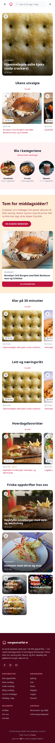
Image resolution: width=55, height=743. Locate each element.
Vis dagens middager (16, 224)
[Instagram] (10, 665)
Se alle (27, 89)
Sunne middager (9, 694)
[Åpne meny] (4, 4)
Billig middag (8, 690)
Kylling (33, 678)
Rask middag (8, 682)
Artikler (5, 710)
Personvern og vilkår (39, 710)
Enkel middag (8, 686)
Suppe (33, 694)
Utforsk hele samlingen (27, 155)
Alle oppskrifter (9, 678)
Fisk (32, 682)
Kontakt (5, 718)
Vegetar (33, 690)
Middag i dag (8, 698)
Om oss (5, 714)
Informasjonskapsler (39, 714)
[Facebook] (4, 665)
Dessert (33, 698)
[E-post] (16, 665)
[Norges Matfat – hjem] (11, 4)
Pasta (32, 686)
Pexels (33, 735)
